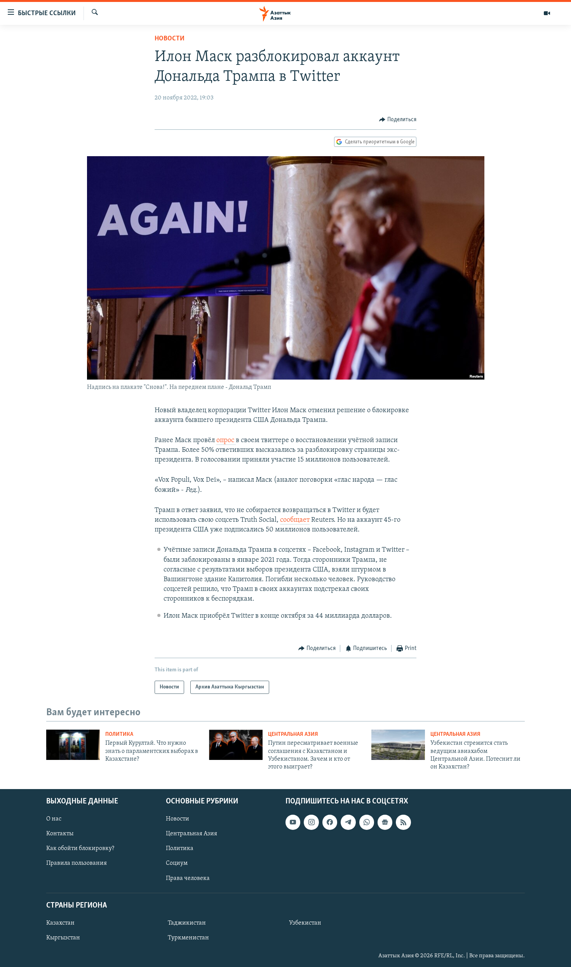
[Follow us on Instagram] (311, 822)
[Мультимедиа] (547, 13)
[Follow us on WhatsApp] (366, 822)
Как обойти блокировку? (80, 848)
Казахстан (60, 923)
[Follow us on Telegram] (348, 822)
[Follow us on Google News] (385, 822)
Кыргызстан (63, 938)
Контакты (59, 834)
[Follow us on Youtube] (293, 822)
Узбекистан (305, 923)
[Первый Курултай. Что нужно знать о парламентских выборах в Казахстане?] (73, 745)
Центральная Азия (293, 734)
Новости (170, 38)
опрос (226, 440)
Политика (119, 734)
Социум (177, 863)
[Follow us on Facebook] (329, 822)
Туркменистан (188, 938)
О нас (53, 819)
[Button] (397, 120)
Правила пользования (76, 863)
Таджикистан (187, 923)
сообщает (295, 520)
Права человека (188, 878)
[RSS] (403, 822)
